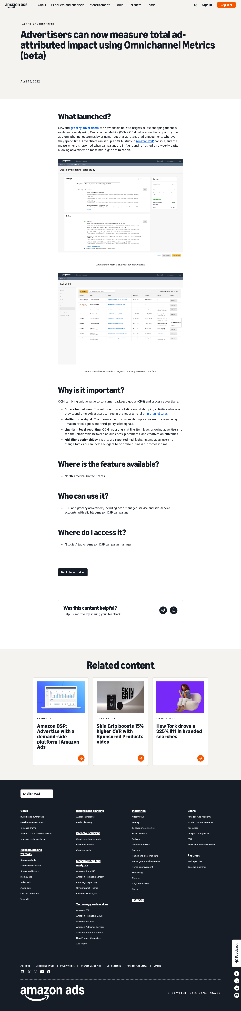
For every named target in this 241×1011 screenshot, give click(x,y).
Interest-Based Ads (90, 965)
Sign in (207, 5)
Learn (151, 5)
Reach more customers (32, 822)
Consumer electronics (143, 827)
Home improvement (142, 866)
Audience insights (85, 816)
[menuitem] (36, 877)
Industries (139, 811)
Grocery (136, 850)
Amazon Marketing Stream (90, 876)
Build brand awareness (32, 816)
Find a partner (195, 861)
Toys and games (140, 883)
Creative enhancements (88, 839)
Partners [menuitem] (194, 855)
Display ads (26, 876)
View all (24, 899)
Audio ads (25, 887)
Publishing (137, 872)
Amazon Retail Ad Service (89, 932)
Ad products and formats (31, 852)
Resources (193, 827)
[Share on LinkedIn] (236, 988)
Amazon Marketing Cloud (89, 915)
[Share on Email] (236, 995)
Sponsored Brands (29, 871)
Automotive (138, 816)
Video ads (25, 882)
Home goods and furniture (146, 861)
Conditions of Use (45, 965)
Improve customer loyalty (34, 839)
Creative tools (83, 850)
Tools (119, 5)
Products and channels (67, 5)
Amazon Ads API (85, 921)
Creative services (85, 844)
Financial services (141, 844)
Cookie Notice (114, 965)
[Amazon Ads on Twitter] (29, 972)
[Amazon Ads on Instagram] (36, 972)
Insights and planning (90, 811)
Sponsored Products (30, 865)
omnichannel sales (155, 413)
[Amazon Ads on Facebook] (49, 972)
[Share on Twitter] (236, 980)
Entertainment (139, 833)
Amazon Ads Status (137, 965)
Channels (138, 900)
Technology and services (92, 904)
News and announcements (201, 844)
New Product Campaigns (88, 938)
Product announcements (200, 822)
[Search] (195, 5)
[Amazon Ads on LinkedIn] (22, 972)
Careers (157, 965)
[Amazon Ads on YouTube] (42, 972)
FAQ (190, 839)
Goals (42, 5)
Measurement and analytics (88, 863)
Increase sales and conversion (35, 833)
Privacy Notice (67, 965)
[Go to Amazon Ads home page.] (52, 993)
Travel (135, 889)
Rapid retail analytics (87, 893)
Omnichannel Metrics (87, 887)
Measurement (100, 5)
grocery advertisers (84, 128)
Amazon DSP (145, 141)
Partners (135, 5)
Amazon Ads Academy (199, 816)
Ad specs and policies (199, 833)
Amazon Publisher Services (90, 926)
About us (25, 965)
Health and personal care (145, 855)
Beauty (135, 822)
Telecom (136, 878)
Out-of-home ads (29, 893)
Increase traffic (28, 827)
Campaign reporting (86, 882)
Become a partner (197, 866)
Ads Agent (81, 943)
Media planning (84, 822)
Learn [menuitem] (192, 811)
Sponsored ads (28, 860)
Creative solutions (88, 833)
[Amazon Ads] (13, 5)
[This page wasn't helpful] (163, 610)
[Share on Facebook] (236, 973)
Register (226, 5)
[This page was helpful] (174, 610)
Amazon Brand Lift (86, 871)
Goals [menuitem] (24, 811)
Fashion (136, 839)
